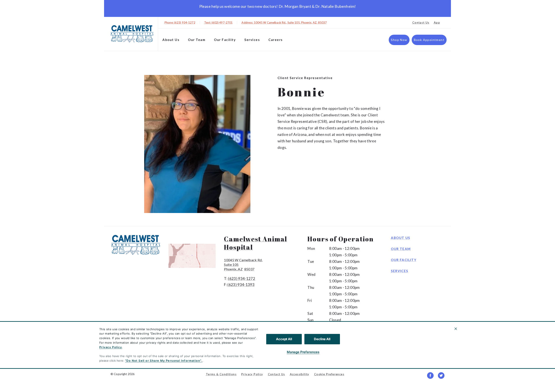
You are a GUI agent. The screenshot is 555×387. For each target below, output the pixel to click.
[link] (132, 34)
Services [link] (252, 40)
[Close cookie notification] (455, 328)
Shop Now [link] (399, 40)
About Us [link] (170, 40)
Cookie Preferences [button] (329, 374)
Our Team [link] (196, 40)
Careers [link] (275, 40)
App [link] (437, 22)
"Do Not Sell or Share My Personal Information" (163, 360)
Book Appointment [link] (429, 40)
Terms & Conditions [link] (221, 374)
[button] (194, 256)
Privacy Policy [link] (252, 374)
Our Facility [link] (225, 40)
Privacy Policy (110, 347)
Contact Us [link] (420, 22)
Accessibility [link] (299, 374)
